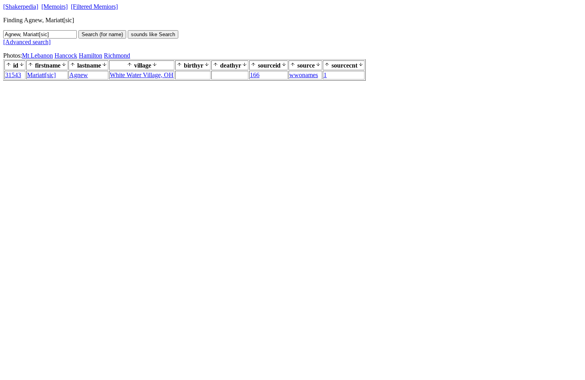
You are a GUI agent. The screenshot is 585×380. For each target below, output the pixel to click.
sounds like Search (153, 34)
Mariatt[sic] (41, 75)
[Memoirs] (54, 6)
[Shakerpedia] (20, 6)
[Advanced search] (27, 42)
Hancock (66, 55)
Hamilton (90, 55)
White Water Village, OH (142, 75)
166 (254, 75)
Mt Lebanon (37, 55)
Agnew (78, 75)
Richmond (117, 55)
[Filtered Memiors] (94, 6)
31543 (13, 75)
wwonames (303, 75)
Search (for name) (102, 34)
